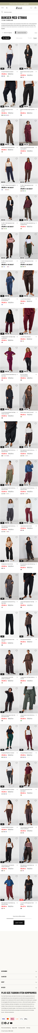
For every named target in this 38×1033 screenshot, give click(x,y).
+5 (9, 76)
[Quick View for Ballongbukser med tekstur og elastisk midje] (36, 865)
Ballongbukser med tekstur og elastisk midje (27, 865)
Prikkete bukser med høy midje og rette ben (8, 337)
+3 (9, 455)
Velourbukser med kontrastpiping (5, 299)
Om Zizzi (3, 987)
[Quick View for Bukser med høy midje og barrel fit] (36, 110)
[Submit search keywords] (2, 12)
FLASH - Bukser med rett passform (7, 261)
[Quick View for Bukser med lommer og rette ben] (36, 72)
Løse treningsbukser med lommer (7, 110)
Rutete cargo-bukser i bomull (26, 412)
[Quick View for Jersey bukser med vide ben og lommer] (36, 715)
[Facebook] (5, 1023)
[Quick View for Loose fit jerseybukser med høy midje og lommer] (17, 412)
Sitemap (28, 1027)
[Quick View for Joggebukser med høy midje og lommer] (36, 677)
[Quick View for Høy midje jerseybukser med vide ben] (17, 639)
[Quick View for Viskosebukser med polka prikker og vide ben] (17, 677)
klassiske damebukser (12, 27)
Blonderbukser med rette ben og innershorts (27, 564)
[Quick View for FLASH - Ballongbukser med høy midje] (36, 185)
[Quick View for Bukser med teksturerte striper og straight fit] (36, 147)
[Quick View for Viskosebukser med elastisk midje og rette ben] (36, 827)
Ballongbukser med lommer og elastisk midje (8, 450)
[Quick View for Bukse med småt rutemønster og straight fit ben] (36, 223)
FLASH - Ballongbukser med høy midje (26, 185)
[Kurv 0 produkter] (35, 8)
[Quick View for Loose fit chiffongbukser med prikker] (36, 903)
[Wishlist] (16, 45)
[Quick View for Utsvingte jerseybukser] (36, 639)
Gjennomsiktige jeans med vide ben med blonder (8, 715)
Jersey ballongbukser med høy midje (27, 602)
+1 (9, 189)
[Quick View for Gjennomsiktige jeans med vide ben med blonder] (17, 715)
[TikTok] (8, 1023)
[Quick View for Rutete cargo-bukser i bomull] (36, 412)
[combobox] (19, 12)
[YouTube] (11, 1023)
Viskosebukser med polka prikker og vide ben (7, 677)
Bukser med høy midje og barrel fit (27, 110)
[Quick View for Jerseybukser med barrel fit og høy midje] (17, 602)
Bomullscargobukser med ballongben (26, 790)
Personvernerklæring (6, 1027)
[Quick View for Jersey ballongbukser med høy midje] (36, 602)
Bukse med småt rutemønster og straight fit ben (27, 223)
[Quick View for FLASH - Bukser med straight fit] (17, 185)
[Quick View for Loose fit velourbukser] (36, 299)
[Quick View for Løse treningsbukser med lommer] (17, 110)
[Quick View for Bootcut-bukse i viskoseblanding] (36, 374)
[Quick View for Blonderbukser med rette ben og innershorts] (36, 564)
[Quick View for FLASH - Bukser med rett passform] (17, 261)
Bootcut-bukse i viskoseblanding (24, 375)
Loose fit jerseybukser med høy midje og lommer (8, 413)
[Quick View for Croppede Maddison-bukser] (17, 753)
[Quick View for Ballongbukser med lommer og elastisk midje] (17, 450)
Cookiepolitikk (21, 1027)
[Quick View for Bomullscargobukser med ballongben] (36, 789)
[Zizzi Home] (19, 8)
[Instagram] (2, 1023)
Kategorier (4, 971)
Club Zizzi (3, 976)
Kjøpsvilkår (14, 1027)
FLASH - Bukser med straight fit (8, 185)
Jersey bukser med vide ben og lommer (27, 715)
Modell (35, 38)
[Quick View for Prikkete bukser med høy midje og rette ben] (17, 337)
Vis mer (3, 28)
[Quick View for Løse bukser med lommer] (36, 526)
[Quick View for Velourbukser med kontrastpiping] (17, 299)
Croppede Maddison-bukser (7, 752)
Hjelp (2, 982)
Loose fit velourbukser (25, 299)
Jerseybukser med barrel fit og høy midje (8, 602)
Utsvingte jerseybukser (25, 639)
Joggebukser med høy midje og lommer (27, 677)
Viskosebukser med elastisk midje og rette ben (26, 827)
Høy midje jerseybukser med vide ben (7, 640)
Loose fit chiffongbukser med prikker (27, 903)
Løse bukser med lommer (26, 526)
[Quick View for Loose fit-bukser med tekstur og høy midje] (17, 374)
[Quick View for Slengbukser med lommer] (17, 564)
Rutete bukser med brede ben (7, 147)
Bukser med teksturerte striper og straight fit (27, 148)
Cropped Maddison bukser (7, 71)
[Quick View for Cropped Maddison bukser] (17, 72)
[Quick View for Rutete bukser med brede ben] (17, 147)
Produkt (30, 38)
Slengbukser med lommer (7, 564)
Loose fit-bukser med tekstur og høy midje (8, 375)
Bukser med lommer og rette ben (26, 72)
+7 (9, 115)
